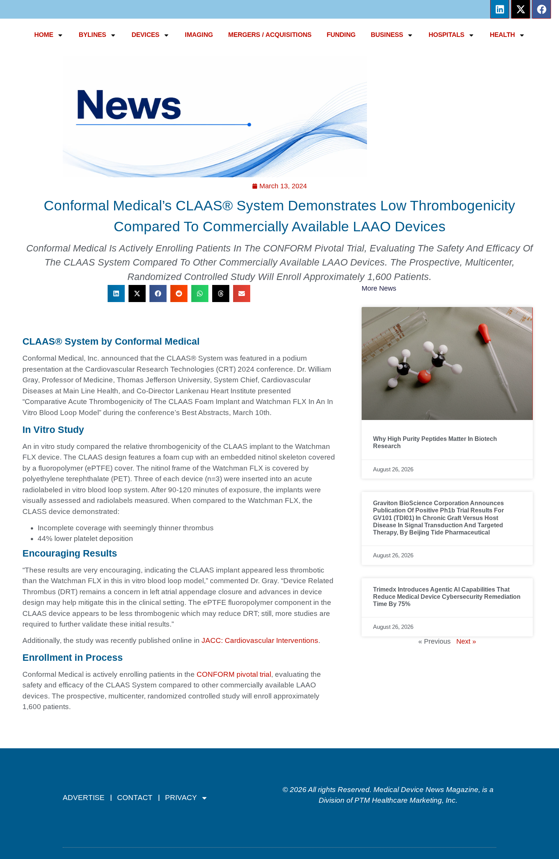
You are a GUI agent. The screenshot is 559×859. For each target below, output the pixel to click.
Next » (466, 641)
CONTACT (134, 798)
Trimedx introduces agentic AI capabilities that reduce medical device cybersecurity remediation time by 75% (447, 596)
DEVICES (145, 34)
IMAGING (199, 34)
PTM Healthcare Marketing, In (403, 800)
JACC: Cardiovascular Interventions (260, 640)
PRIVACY (181, 798)
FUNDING (341, 34)
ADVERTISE (84, 798)
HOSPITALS (446, 34)
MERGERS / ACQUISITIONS (269, 34)
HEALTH (502, 34)
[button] (116, 293)
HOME (43, 34)
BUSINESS (387, 34)
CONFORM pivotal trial (234, 674)
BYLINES (92, 34)
